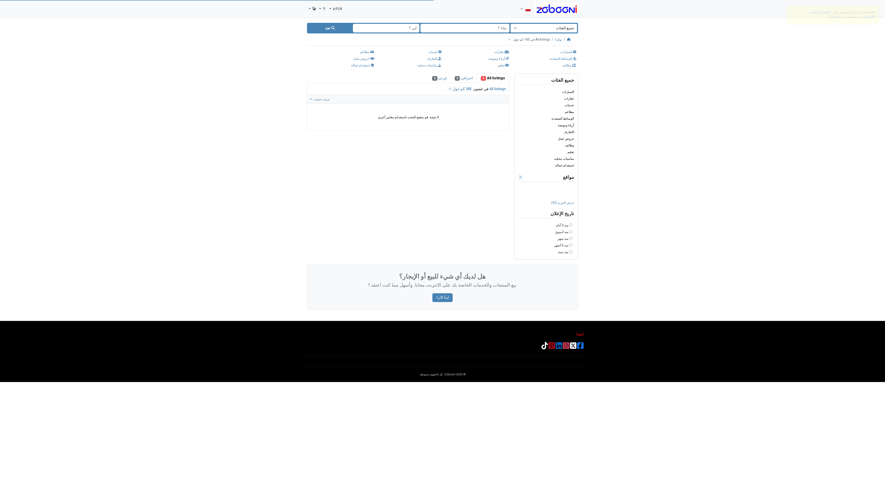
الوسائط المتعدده (561, 58)
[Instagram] (566, 347)
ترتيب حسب (321, 99)
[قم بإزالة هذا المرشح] (520, 177)
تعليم (501, 65)
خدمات (433, 52)
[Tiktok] (544, 347)
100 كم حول (461, 89)
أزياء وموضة (497, 58)
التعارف (432, 58)
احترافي (465, 78)
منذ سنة (563, 252)
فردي (440, 78)
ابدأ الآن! (442, 297)
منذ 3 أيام (562, 225)
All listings (494, 78)
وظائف (567, 65)
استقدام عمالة (361, 65)
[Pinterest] (552, 347)
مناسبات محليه (427, 65)
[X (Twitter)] (573, 347)
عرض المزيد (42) (562, 203)
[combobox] (543, 28)
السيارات (566, 52)
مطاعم (365, 52)
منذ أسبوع (562, 232)
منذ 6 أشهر (561, 245)
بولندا (558, 39)
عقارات (499, 52)
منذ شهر (563, 238)
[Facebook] (580, 347)
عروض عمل (361, 58)
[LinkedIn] (559, 347)
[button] (322, 9)
